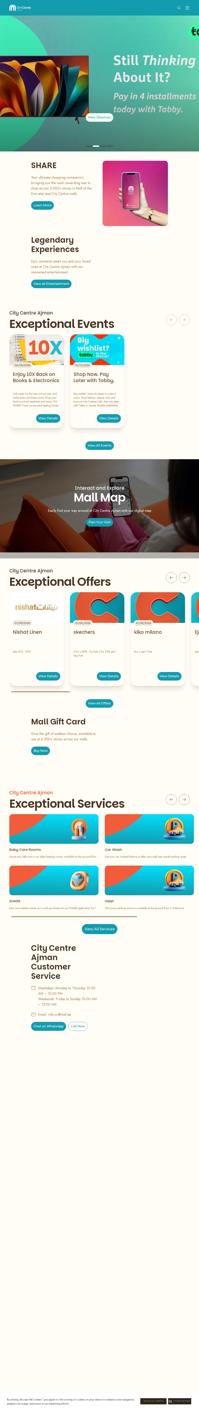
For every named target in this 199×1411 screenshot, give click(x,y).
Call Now (78, 1026)
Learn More (42, 205)
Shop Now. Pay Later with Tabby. (93, 377)
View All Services (100, 929)
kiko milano (148, 632)
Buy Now (40, 751)
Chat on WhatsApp (48, 1026)
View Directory (99, 117)
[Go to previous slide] (171, 577)
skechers (84, 632)
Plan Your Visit (99, 522)
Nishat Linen (27, 632)
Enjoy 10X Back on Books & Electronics (36, 377)
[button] (179, 1401)
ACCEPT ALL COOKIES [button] (153, 1401)
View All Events (100, 445)
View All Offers (99, 703)
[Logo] (20, 8)
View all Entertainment (51, 284)
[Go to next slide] (184, 577)
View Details (48, 418)
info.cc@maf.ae (59, 1014)
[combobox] (178, 8)
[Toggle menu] (187, 7)
